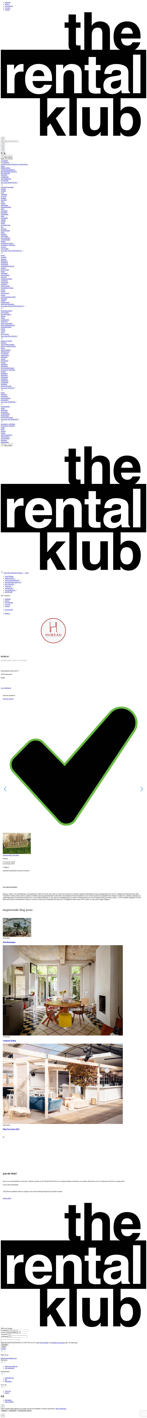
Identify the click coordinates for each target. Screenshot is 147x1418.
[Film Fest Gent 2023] (73, 1084)
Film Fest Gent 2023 (11, 1129)
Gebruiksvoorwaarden (58, 1342)
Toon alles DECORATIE (9, 336)
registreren (5, 162)
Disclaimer (8, 1381)
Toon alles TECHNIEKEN (9, 419)
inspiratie (7, 2)
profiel (9, 164)
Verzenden (5, 1344)
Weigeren (4, 1410)
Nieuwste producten (11, 1366)
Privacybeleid (44, 1342)
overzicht (4, 164)
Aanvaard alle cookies (24, 1410)
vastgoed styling (9, 1040)
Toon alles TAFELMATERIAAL (11, 251)
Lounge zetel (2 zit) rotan (11, 855)
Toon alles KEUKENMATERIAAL (12, 306)
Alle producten (9, 1368)
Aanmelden (4, 161)
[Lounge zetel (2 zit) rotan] (17, 853)
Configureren (12, 1410)
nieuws (7, 4)
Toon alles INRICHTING (9, 182)
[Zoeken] (3, 144)
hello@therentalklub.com (9, 1358)
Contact (7, 10)
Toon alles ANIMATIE (8, 402)
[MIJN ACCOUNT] (4, 153)
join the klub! (7, 1198)
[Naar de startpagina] (73, 136)
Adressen (14, 164)
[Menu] (3, 138)
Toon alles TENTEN (7, 388)
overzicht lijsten (23, 164)
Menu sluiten (8, 157)
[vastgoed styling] (73, 990)
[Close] (3, 1415)
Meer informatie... (61, 1408)
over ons (7, 8)
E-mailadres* (5, 1330)
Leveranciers (9, 6)
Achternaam (5, 1336)
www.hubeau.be (6, 688)
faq (6, 1379)
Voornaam (4, 1334)
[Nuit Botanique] (73, 927)
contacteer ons (9, 1378)
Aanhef (3, 1332)
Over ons (8, 1391)
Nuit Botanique (9, 942)
